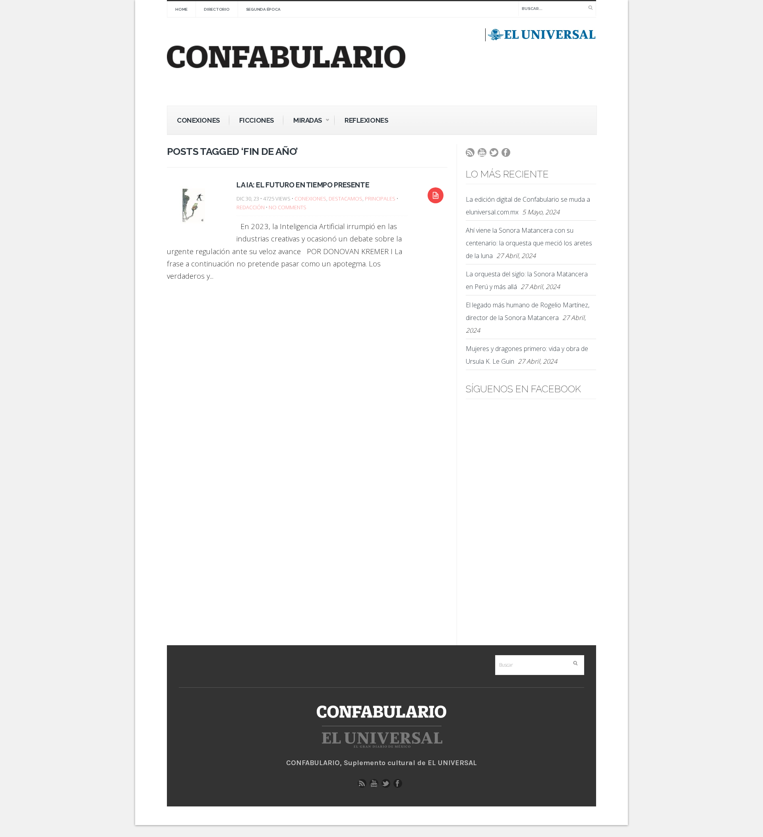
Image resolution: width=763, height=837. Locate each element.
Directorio (217, 9)
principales (380, 198)
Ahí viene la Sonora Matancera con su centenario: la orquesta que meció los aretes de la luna (529, 243)
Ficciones (256, 120)
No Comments (287, 207)
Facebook (508, 154)
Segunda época (263, 9)
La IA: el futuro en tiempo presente (302, 185)
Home (181, 9)
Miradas (303, 121)
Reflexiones (366, 120)
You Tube (484, 154)
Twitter (496, 154)
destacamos (345, 198)
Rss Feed (472, 154)
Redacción (250, 207)
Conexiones (198, 120)
